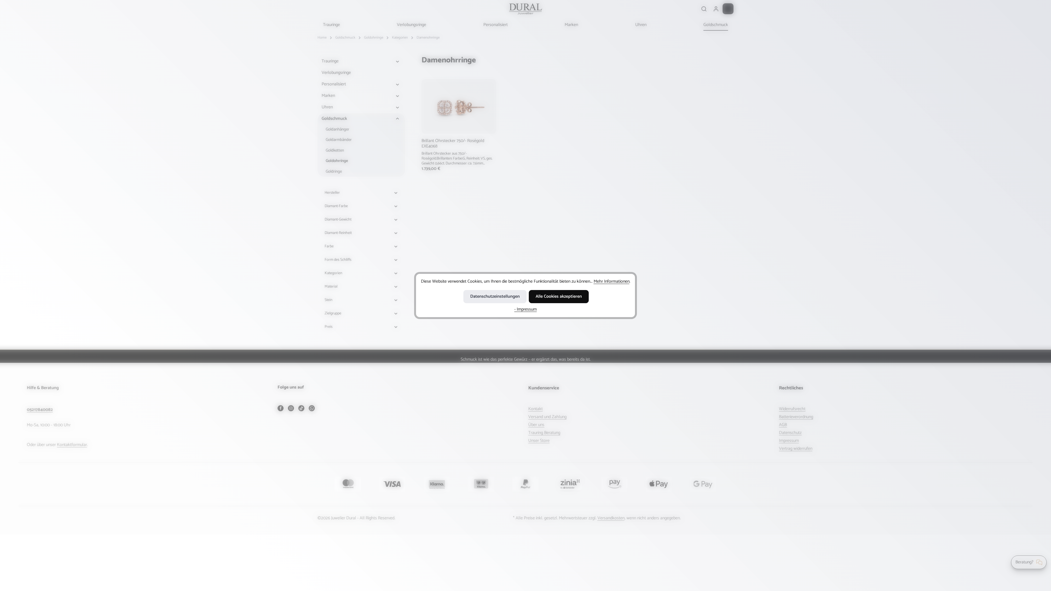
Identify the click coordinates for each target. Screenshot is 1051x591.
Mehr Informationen (612, 281)
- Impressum (525, 309)
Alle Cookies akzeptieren (559, 296)
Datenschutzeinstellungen (495, 296)
